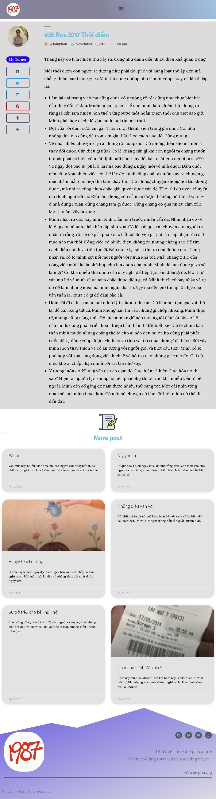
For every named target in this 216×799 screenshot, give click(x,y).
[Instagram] (208, 735)
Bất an (14, 455)
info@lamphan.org (198, 773)
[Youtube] (198, 735)
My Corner (18, 59)
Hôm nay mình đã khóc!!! (140, 668)
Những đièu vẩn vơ (135, 506)
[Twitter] (188, 735)
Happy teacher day (25, 561)
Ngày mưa (126, 455)
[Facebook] (178, 735)
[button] (121, 8)
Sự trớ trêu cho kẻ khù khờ (32, 612)
